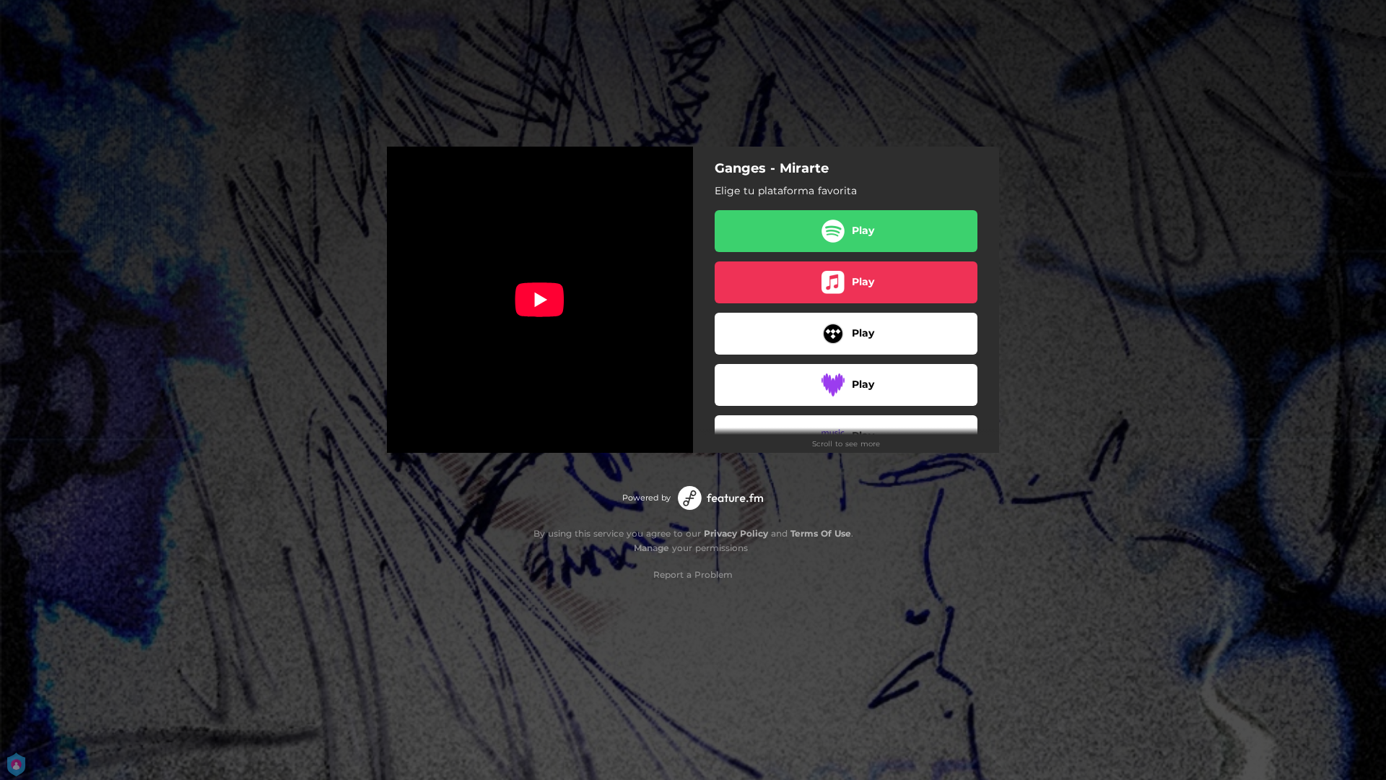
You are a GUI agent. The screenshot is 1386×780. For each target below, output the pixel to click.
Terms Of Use (820, 533)
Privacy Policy (736, 533)
